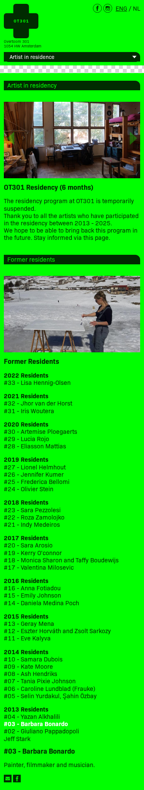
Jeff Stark (17, 738)
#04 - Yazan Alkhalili (32, 716)
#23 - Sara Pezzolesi (32, 509)
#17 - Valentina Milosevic (39, 567)
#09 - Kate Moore (28, 666)
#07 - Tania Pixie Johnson (40, 680)
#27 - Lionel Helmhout (35, 467)
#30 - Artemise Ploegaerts (40, 431)
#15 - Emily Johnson (32, 595)
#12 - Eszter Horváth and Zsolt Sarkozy (57, 630)
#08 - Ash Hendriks (30, 673)
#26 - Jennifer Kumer (34, 474)
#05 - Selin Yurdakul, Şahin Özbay (50, 695)
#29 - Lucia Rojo (26, 438)
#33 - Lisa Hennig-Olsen (37, 382)
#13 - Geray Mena (29, 623)
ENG (121, 8)
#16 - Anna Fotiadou (32, 587)
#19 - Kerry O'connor (33, 552)
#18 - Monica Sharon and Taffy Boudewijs (61, 560)
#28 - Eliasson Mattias (35, 446)
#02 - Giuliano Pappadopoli (41, 731)
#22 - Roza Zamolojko (34, 517)
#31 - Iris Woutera (29, 410)
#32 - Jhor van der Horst (38, 403)
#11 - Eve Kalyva (27, 638)
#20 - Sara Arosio (28, 545)
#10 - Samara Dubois (33, 659)
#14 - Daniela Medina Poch (41, 602)
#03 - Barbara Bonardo (36, 723)
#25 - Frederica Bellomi (37, 481)
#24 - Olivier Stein (28, 488)
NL (136, 8)
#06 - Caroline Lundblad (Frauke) (49, 688)
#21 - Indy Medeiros (32, 524)
